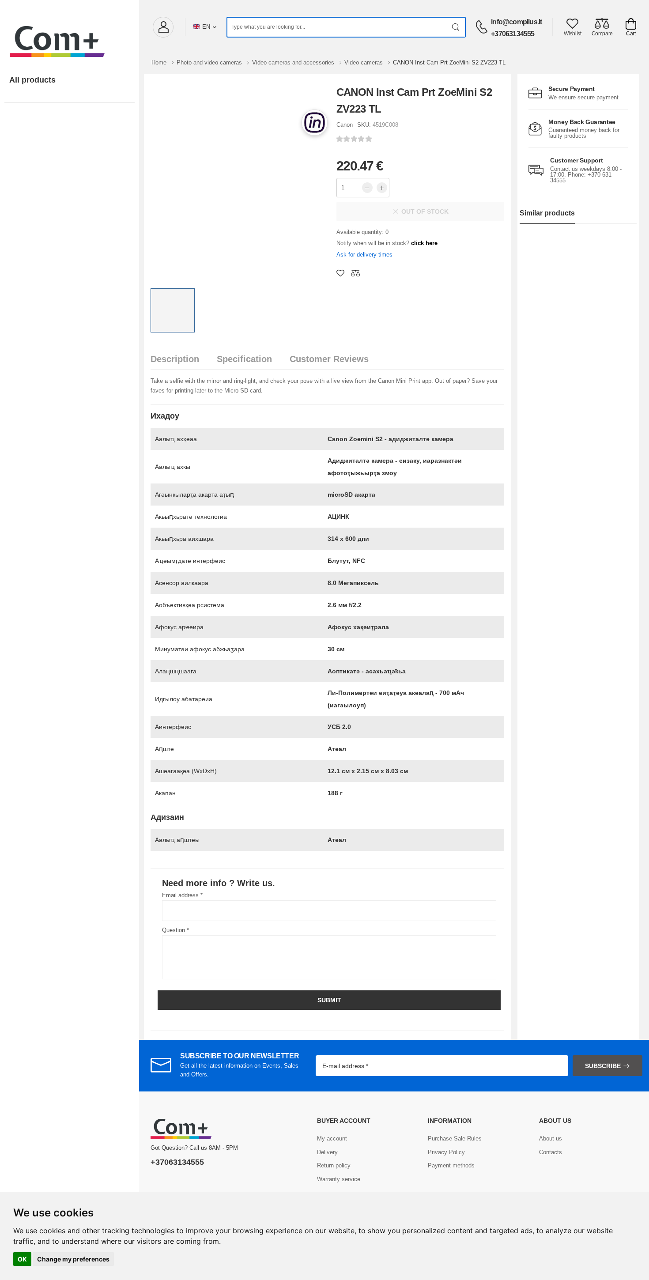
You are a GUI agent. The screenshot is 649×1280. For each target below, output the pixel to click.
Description (175, 359)
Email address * (182, 895)
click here (424, 243)
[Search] (456, 27)
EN (206, 26)
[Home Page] (69, 32)
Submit (329, 1000)
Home (159, 62)
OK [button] (22, 1259)
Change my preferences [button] (73, 1259)
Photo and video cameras (210, 62)
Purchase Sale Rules (455, 1138)
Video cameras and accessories (294, 62)
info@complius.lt (516, 22)
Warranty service (338, 1179)
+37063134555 (512, 34)
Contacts (550, 1152)
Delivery (327, 1152)
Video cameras (364, 62)
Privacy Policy (446, 1152)
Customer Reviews (329, 359)
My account (332, 1138)
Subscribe (603, 1065)
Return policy (334, 1165)
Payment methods (451, 1165)
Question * (175, 930)
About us (550, 1138)
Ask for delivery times (364, 254)
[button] (163, 27)
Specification (244, 359)
